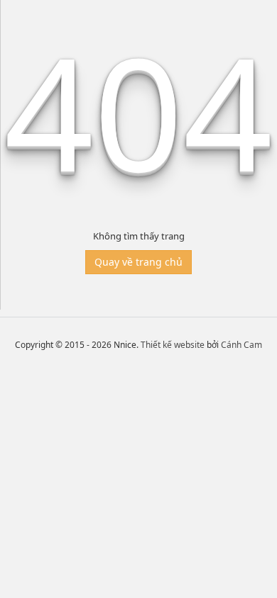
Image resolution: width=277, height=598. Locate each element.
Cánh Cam (241, 345)
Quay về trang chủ (138, 262)
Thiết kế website (173, 345)
